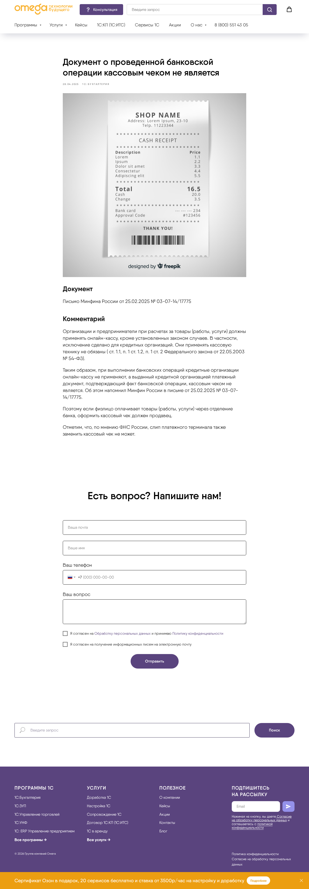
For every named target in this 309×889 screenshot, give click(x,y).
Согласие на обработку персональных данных (262, 818)
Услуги (56, 24)
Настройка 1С (98, 806)
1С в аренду (97, 831)
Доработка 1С (99, 797)
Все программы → (30, 839)
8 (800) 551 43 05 (231, 24)
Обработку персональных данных (122, 633)
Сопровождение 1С (104, 814)
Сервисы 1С (147, 24)
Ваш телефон (77, 565)
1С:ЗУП (20, 806)
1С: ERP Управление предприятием (44, 831)
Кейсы (81, 24)
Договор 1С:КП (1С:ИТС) (107, 822)
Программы (26, 24)
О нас (197, 24)
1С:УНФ (20, 822)
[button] (101, 9)
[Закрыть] (301, 880)
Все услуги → (99, 839)
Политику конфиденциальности (197, 633)
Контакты (167, 822)
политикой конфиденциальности (252, 825)
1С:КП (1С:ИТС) (111, 24)
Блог (163, 831)
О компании (169, 797)
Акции (175, 24)
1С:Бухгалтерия (27, 797)
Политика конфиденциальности (255, 854)
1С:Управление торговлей (36, 814)
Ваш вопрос (76, 594)
